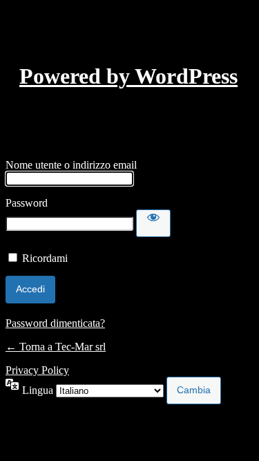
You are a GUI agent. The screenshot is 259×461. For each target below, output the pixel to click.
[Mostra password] (153, 223)
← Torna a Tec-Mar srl (56, 346)
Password (27, 203)
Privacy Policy (37, 370)
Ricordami (45, 258)
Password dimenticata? (55, 323)
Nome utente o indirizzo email (71, 165)
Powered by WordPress (128, 76)
